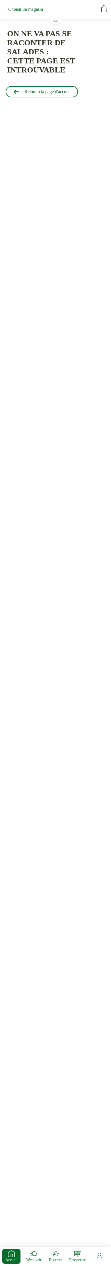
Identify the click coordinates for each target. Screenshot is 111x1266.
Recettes (55, 1260)
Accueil (11, 1260)
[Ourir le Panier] (103, 9)
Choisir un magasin (25, 9)
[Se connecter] (100, 1256)
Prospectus (77, 1260)
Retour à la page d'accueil (47, 91)
